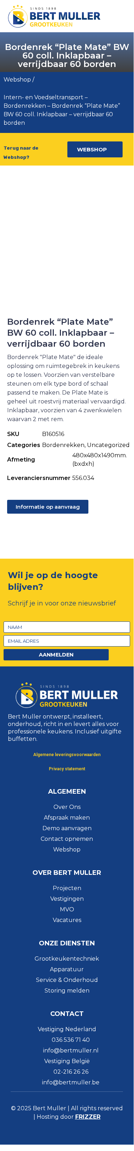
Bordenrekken (25, 105)
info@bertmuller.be (70, 1082)
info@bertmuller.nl (71, 1050)
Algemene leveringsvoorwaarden (66, 754)
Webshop (17, 79)
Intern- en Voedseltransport (43, 97)
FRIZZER (87, 1116)
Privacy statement (67, 768)
